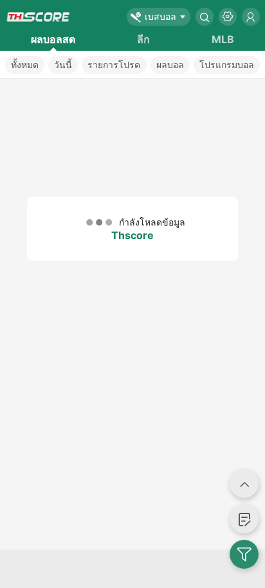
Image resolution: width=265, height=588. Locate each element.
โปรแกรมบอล (226, 64)
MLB (223, 39)
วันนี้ (63, 64)
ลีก (143, 39)
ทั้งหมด (25, 64)
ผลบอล (170, 64)
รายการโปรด (113, 64)
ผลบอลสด (53, 39)
